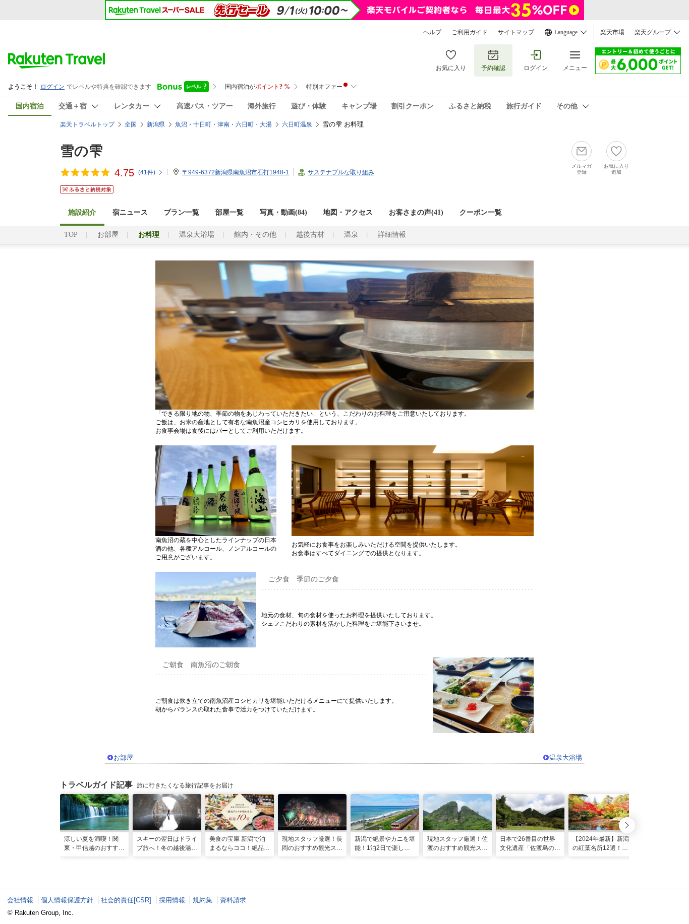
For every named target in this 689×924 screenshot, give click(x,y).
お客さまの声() (416, 212)
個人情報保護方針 (67, 900)
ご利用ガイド (469, 32)
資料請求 (233, 900)
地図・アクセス (348, 212)
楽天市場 (612, 32)
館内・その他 (255, 234)
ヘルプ (432, 32)
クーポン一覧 (481, 212)
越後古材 (310, 234)
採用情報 (172, 900)
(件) (146, 172)
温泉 (351, 234)
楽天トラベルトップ (87, 124)
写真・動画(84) (283, 212)
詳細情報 (392, 234)
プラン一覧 (181, 212)
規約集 (202, 900)
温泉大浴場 (196, 234)
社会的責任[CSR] (126, 900)
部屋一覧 (229, 212)
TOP (71, 234)
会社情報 (20, 900)
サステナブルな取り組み (341, 172)
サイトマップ (516, 32)
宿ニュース (130, 212)
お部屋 (108, 234)
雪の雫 (81, 151)
